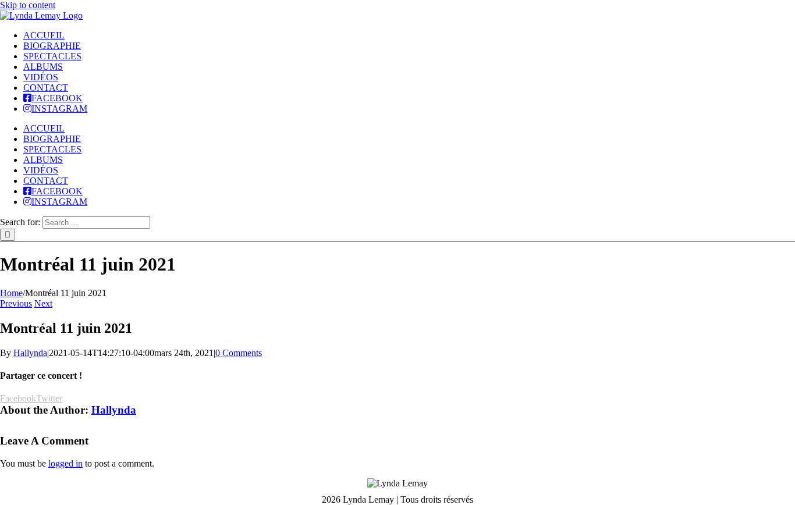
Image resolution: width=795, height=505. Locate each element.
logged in (65, 463)
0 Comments (238, 353)
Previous (16, 303)
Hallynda (30, 353)
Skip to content (27, 5)
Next (43, 303)
